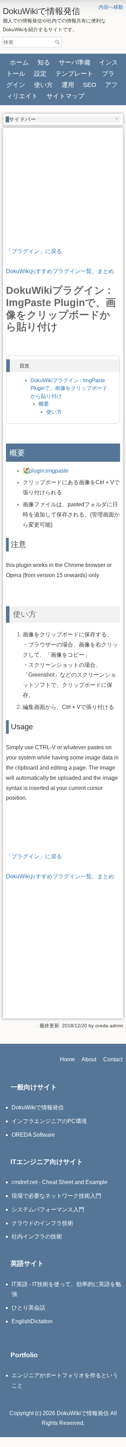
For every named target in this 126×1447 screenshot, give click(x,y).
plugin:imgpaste (49, 471)
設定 (40, 73)
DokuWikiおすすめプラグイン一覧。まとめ (60, 271)
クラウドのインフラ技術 (42, 1223)
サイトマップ (65, 96)
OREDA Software (33, 1135)
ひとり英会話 (28, 1308)
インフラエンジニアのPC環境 (49, 1121)
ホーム (19, 62)
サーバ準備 (74, 62)
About (89, 1059)
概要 (43, 404)
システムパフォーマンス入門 (48, 1209)
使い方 (43, 84)
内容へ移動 (111, 7)
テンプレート (74, 73)
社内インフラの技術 (37, 1236)
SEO (89, 84)
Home (67, 1059)
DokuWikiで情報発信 (38, 1107)
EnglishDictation (32, 1321)
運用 (68, 84)
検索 (58, 42)
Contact (112, 1059)
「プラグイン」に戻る (34, 251)
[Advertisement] (63, 174)
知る (43, 62)
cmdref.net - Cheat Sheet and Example (59, 1182)
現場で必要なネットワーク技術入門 (56, 1196)
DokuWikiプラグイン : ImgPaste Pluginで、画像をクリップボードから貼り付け (68, 388)
